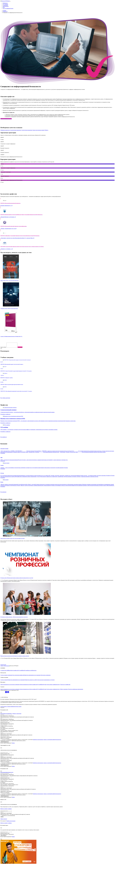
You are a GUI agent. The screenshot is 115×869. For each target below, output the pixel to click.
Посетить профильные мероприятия (75, 689)
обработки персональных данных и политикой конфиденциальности (47, 739)
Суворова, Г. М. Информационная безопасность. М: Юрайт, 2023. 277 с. (11, 336)
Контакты (34, 670)
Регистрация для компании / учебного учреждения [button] (10, 713)
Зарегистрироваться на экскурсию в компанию (10, 684)
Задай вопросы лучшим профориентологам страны (10, 706)
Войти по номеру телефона (6, 808)
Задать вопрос (3, 347)
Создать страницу (4, 679)
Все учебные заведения (5, 397)
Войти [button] (13, 742)
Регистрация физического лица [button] (6, 772)
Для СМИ (7, 670)
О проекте (2, 670)
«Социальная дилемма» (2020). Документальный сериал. (9, 308)
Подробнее (2, 453)
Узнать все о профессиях (65, 684)
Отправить (20, 347)
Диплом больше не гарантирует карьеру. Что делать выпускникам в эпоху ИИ (12, 538)
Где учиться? (5, 4)
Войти (2, 816)
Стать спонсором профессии (18, 675)
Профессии (5, 3)
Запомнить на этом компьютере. (8, 815)
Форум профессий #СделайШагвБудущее (19, 670)
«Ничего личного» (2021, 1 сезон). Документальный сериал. (9, 280)
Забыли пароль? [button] (3, 818)
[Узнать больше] (6, 462)
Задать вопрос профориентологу (53, 684)
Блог (4, 7)
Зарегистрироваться (4, 741)
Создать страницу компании (6, 675)
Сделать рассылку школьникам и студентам (45, 679)
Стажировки (5, 5)
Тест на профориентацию (8, 8)
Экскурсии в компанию (45, 675)
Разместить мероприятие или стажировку (32, 675)
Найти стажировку (64, 689)
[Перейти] (11, 278)
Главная (4, 10)
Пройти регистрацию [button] (11, 820)
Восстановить (3, 835)
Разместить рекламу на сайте (31, 679)
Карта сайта (30, 670)
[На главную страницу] (5, 0)
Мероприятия (5, 6)
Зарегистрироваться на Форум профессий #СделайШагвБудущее (33, 684)
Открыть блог (3, 664)
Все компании (3, 491)
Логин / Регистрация (4, 665)
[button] (6, 118)
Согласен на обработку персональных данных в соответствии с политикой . (31, 739)
